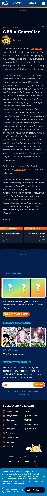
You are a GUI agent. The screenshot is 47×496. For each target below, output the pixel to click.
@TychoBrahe (33, 424)
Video (35, 461)
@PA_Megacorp (12, 420)
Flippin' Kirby (37, 48)
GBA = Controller (21, 32)
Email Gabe (32, 415)
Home (11, 461)
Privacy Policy (25, 394)
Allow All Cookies (34, 489)
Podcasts (11, 465)
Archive (29, 465)
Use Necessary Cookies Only (12, 490)
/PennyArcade (12, 411)
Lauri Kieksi (19, 169)
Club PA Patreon (13, 437)
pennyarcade (11, 424)
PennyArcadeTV (12, 415)
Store (38, 465)
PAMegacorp (11, 428)
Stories (20, 465)
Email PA (9, 446)
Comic (19, 461)
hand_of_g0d (29, 69)
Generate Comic (18, 314)
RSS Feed (10, 441)
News (27, 461)
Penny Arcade (12, 433)
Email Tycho (32, 428)
